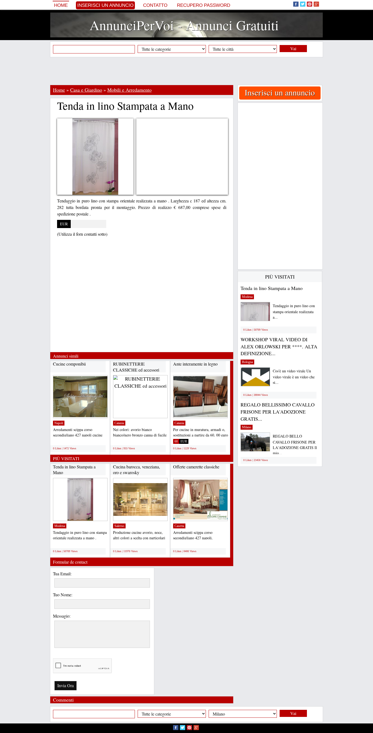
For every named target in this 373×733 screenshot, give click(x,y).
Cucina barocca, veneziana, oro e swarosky (136, 469)
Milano (246, 427)
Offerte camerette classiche (196, 466)
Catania (119, 423)
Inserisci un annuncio (105, 5)
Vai (293, 48)
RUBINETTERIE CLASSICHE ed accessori (136, 367)
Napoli (58, 423)
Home (61, 5)
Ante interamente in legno (195, 364)
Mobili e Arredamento (129, 89)
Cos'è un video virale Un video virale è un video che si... (294, 376)
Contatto (155, 5)
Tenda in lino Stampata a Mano (272, 288)
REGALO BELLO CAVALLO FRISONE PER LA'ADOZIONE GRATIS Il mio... (295, 444)
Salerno (119, 526)
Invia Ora (65, 685)
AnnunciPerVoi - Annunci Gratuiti (184, 25)
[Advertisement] (186, 71)
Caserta (179, 526)
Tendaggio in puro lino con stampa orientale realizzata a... (294, 311)
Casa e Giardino (86, 89)
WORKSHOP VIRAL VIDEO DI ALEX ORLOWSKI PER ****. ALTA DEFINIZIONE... (279, 346)
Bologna (247, 362)
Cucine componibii (69, 364)
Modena (59, 526)
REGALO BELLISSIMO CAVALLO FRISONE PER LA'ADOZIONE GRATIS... (278, 411)
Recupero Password (203, 5)
